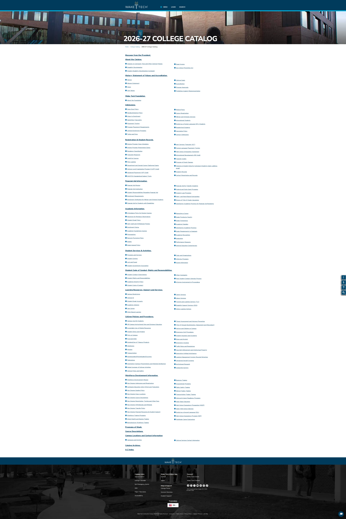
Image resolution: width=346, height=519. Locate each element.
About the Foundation (134, 100)
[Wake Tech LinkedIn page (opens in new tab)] (201, 485)
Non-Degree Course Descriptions (137, 398)
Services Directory (166, 492)
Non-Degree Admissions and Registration (140, 383)
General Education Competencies (186, 246)
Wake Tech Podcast (193, 481)
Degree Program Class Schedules (138, 144)
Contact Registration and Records (187, 175)
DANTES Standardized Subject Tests (139, 176)
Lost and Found (132, 262)
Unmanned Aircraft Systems (185, 361)
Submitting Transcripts (134, 120)
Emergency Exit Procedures (185, 332)
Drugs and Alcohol (182, 339)
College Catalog (135, 47)
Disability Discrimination (134, 67)
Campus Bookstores (133, 294)
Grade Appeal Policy (133, 245)
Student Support (166, 496)
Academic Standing (182, 224)
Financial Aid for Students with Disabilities (140, 203)
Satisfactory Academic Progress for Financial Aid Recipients (195, 204)
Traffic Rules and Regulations (185, 346)
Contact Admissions (182, 135)
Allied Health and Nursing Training (138, 419)
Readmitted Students (183, 128)
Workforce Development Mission (137, 380)
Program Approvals (182, 87)
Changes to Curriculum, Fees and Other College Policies (145, 64)
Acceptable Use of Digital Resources (139, 328)
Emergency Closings (182, 343)
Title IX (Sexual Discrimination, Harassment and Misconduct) (195, 325)
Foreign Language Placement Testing (188, 148)
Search (182, 7)
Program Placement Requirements (138, 127)
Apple (163, 481)
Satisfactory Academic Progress (186, 228)
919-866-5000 (190, 490)
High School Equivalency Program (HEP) (189, 416)
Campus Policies (197, 514)
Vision (129, 87)
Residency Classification (134, 151)
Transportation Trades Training (186, 395)
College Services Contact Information (188, 440)
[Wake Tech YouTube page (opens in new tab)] (197, 485)
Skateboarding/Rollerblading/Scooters (139, 357)
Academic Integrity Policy (135, 282)
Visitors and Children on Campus (186, 329)
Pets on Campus (132, 335)
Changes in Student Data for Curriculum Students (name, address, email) (197, 167)
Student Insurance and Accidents (186, 336)
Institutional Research (183, 364)
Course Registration (182, 113)
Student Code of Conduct (135, 285)
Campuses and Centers (134, 440)
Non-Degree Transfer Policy (136, 408)
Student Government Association (137, 266)
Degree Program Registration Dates (138, 148)
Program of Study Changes (184, 162)
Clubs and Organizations (183, 255)
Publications (131, 360)
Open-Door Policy (133, 109)
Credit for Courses (133, 158)
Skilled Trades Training (183, 391)
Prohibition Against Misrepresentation (188, 91)
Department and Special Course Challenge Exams (143, 165)
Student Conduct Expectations (137, 275)
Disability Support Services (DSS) (186, 305)
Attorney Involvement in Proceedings (188, 282)
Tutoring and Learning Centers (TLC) (187, 302)
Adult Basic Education (183, 402)
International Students (183, 120)
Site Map (206, 514)
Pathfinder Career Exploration (185, 419)
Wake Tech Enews (193, 477)
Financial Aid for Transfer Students (187, 186)
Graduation (179, 238)
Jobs (136, 488)
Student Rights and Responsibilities (138, 278)
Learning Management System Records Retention (192, 357)
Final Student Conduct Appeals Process (188, 279)
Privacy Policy (188, 514)
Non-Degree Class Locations (136, 394)
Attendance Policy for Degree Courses (139, 213)
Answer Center (139, 477)
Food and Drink (132, 339)
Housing (129, 350)
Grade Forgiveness (182, 221)
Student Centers (132, 259)
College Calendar (140, 481)
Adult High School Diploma (184, 409)
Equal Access (180, 64)
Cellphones (130, 346)
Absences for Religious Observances (138, 217)
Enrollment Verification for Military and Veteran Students (145, 200)
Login (173, 7)
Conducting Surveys (182, 368)
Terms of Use (179, 514)
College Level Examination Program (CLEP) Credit (143, 169)
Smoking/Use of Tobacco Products (138, 342)
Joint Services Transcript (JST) (185, 145)
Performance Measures (183, 242)
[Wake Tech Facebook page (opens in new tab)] (188, 485)
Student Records (181, 172)
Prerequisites (131, 235)
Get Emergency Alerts (142, 484)
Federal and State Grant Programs (187, 189)
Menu (165, 7)
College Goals (180, 80)
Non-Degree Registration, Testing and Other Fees (143, 401)
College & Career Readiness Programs (188, 398)
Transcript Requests (133, 155)
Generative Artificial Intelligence (186, 354)
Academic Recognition (183, 235)
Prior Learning (131, 162)
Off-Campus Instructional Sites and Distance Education (144, 324)
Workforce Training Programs (136, 416)
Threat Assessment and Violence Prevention (190, 321)
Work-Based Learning (134, 312)
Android (163, 477)
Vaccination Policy (181, 131)
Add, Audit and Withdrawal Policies (138, 224)
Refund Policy (180, 110)
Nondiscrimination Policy (135, 113)
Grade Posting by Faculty (184, 217)
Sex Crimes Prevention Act (184, 68)
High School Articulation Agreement (187, 152)
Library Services (181, 298)
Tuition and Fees (132, 134)
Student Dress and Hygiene (136, 332)
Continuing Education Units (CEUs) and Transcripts (143, 387)
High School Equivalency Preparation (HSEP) (190, 405)
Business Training (181, 380)
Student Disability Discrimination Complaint (141, 71)
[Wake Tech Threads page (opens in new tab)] (204, 485)
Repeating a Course (182, 214)
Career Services (181, 295)
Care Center (131, 309)
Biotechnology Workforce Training (138, 423)
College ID (130, 298)
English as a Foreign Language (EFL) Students (190, 124)
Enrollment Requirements (135, 196)
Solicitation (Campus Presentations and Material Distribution (146, 364)
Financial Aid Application (135, 189)
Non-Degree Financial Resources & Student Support (143, 412)
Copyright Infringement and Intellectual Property (191, 350)
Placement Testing (133, 124)
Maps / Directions (140, 492)
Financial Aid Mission (133, 185)
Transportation (132, 353)
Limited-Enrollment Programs (136, 131)
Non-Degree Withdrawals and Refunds (139, 405)
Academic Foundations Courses (137, 231)
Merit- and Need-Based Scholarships (187, 197)
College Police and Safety (135, 371)
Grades (129, 242)
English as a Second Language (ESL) (187, 412)
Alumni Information (182, 263)
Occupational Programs (183, 384)
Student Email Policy (134, 220)
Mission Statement (133, 83)
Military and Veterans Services (185, 117)
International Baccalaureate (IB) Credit (188, 155)
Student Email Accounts (135, 301)
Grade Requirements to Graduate (186, 231)
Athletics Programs (182, 259)
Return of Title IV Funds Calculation (187, 200)
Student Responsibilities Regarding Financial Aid (142, 193)
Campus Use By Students (135, 321)
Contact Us (171, 514)
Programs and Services (134, 255)
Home (127, 47)
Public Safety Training (183, 387)
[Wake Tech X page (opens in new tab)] (194, 485)
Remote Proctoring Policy (135, 238)
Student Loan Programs (183, 193)
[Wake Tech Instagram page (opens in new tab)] (191, 485)
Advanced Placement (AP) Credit (137, 173)
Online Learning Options (183, 309)
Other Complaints (181, 275)
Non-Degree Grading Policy (136, 390)
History (129, 80)
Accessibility (139, 496)
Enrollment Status (133, 227)
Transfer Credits (181, 159)
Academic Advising (133, 305)
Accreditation (180, 84)
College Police (165, 488)
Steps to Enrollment (133, 116)
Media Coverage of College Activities (139, 367)
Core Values (131, 91)
